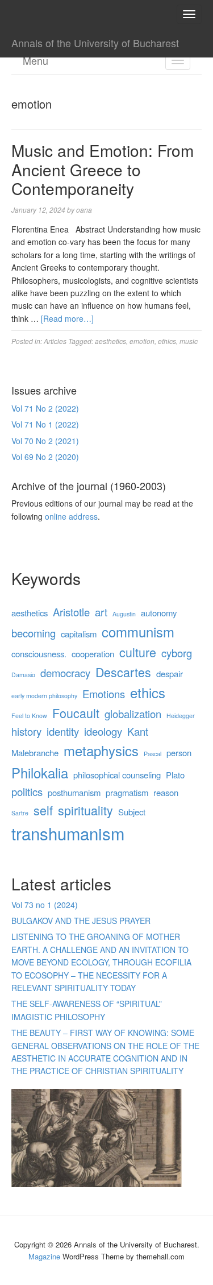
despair (169, 673)
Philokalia (39, 772)
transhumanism (67, 833)
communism (138, 631)
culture (137, 652)
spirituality (85, 810)
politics (27, 791)
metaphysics (101, 750)
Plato (175, 775)
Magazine (44, 1256)
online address (71, 516)
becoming (33, 632)
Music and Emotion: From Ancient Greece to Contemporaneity (102, 169)
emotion (142, 341)
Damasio (23, 674)
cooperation (93, 654)
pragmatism (127, 792)
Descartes (123, 672)
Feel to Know (29, 715)
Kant (137, 731)
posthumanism (74, 792)
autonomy (159, 613)
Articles (55, 341)
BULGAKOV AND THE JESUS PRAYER (81, 920)
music (188, 341)
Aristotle (71, 611)
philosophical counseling (117, 775)
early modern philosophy (44, 695)
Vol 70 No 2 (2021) (45, 440)
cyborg (176, 652)
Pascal (152, 753)
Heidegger (180, 715)
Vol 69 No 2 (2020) (45, 456)
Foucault (75, 713)
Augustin (124, 614)
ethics (167, 341)
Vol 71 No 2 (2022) (45, 408)
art (101, 611)
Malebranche (35, 752)
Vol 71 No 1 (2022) (45, 424)
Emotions (103, 693)
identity (63, 731)
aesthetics (110, 341)
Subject (131, 812)
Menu (35, 60)
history (26, 731)
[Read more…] (67, 318)
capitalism (79, 634)
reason (165, 792)
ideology (103, 731)
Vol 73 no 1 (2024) (44, 904)
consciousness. (38, 654)
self (43, 810)
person (178, 752)
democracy (65, 672)
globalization (133, 713)
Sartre (19, 813)
